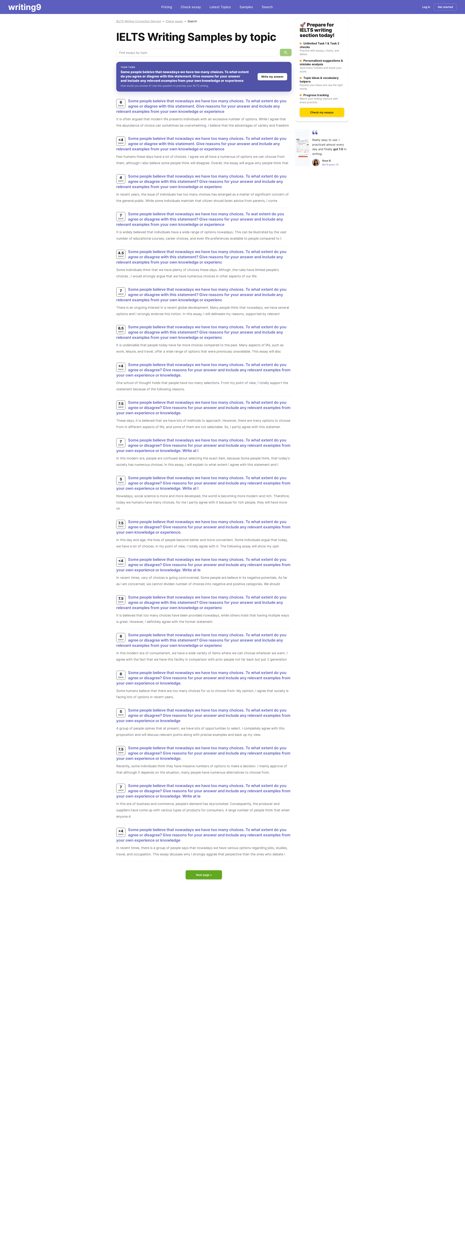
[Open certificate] (302, 148)
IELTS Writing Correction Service (138, 21)
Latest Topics (220, 7)
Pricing (166, 7)
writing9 (24, 7)
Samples (246, 7)
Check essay (191, 7)
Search (267, 7)
